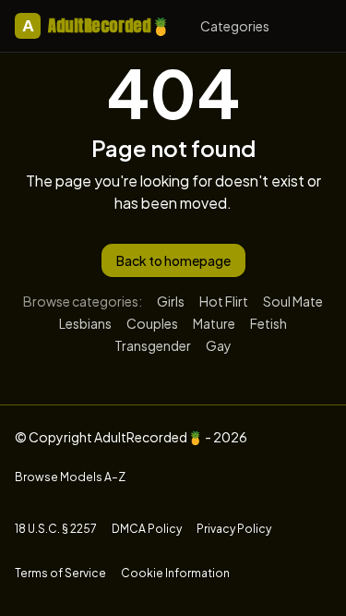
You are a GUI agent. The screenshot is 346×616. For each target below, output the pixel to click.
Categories (234, 26)
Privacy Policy (234, 529)
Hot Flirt (223, 301)
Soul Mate (293, 301)
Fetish (268, 323)
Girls (171, 301)
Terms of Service (60, 573)
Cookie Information (175, 573)
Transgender (152, 345)
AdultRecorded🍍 (96, 25)
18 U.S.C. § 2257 (56, 529)
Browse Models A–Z (70, 477)
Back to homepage (173, 260)
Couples (152, 323)
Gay (219, 345)
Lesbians (85, 323)
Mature (214, 323)
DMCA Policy (147, 529)
